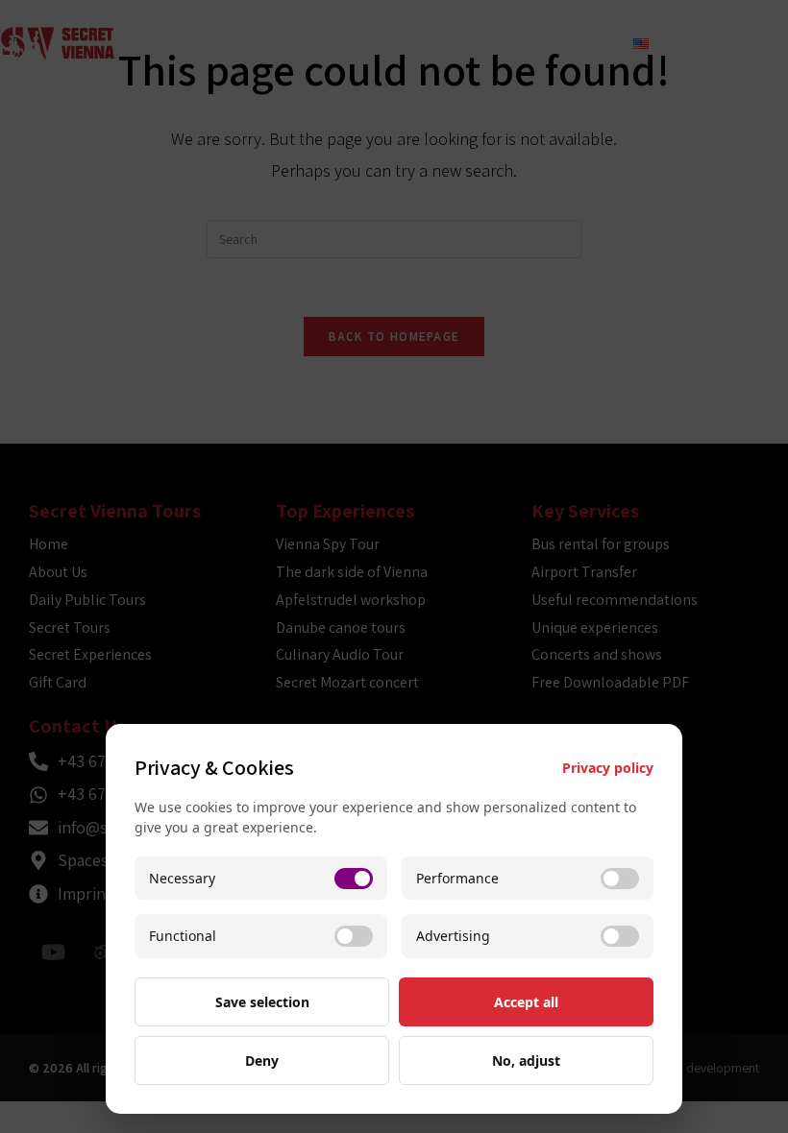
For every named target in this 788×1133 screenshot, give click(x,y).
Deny (262, 1060)
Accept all (526, 1002)
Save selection (262, 1002)
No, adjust (526, 1060)
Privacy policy (607, 768)
